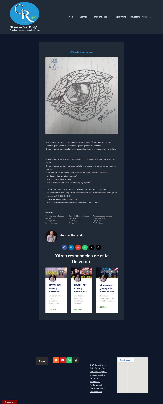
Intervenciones (100, 17)
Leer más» (53, 309)
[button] (74, 17)
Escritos (83, 17)
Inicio (70, 17)
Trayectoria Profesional (140, 17)
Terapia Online (119, 17)
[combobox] (25, 361)
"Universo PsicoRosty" (23, 27)
